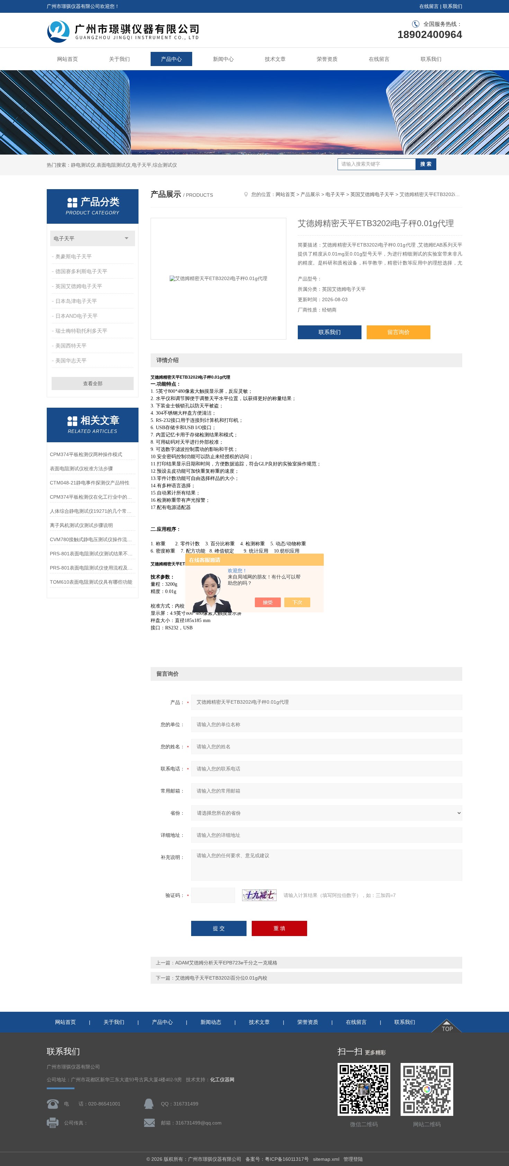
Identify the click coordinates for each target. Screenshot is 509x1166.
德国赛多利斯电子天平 (81, 271)
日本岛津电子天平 (76, 301)
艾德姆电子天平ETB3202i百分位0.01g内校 (221, 978)
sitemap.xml (326, 1159)
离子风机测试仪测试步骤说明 (81, 525)
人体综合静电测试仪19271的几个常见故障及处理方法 (92, 511)
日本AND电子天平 (76, 316)
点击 (126, 238)
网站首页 (67, 59)
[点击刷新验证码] (259, 895)
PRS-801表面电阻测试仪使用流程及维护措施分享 (92, 568)
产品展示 (310, 194)
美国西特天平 (71, 346)
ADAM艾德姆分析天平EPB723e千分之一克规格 (226, 962)
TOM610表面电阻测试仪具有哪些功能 (91, 582)
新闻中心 (223, 59)
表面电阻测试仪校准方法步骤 (81, 468)
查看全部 (92, 383)
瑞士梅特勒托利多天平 (81, 331)
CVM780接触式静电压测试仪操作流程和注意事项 (92, 539)
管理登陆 (353, 1159)
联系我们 (452, 6)
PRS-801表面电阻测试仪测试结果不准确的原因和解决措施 (92, 553)
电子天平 (64, 238)
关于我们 (119, 59)
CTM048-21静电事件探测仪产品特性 (90, 482)
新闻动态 (210, 1022)
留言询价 (398, 332)
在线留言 (429, 6)
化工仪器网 (222, 1079)
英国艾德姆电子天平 (78, 286)
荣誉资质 (327, 59)
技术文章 (275, 59)
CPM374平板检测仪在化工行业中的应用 (92, 497)
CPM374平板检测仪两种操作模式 (86, 454)
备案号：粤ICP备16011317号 (277, 1159)
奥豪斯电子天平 (73, 256)
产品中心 (171, 59)
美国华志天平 (71, 360)
